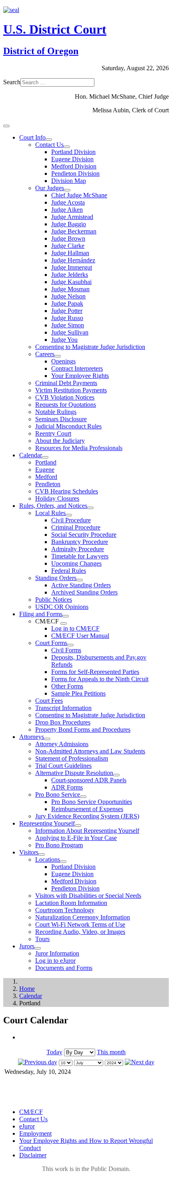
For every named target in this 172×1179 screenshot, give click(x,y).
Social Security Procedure (83, 534)
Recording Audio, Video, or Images (80, 931)
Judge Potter (66, 310)
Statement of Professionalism (71, 758)
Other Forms (67, 686)
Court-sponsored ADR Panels (88, 780)
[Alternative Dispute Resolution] (116, 775)
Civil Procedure (71, 520)
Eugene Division (72, 159)
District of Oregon (40, 51)
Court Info (32, 137)
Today (54, 1052)
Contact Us (49, 144)
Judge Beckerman (73, 231)
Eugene (44, 469)
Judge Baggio (68, 224)
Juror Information (57, 953)
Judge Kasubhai (71, 281)
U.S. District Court (54, 29)
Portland (45, 462)
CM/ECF (31, 1111)
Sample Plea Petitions (78, 693)
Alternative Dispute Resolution (74, 772)
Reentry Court (53, 433)
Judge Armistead (72, 216)
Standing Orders (55, 577)
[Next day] (139, 1062)
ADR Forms (67, 787)
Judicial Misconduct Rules (68, 426)
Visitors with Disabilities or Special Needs (88, 895)
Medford (46, 476)
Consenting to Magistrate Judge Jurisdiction (90, 346)
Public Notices (53, 599)
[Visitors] (41, 854)
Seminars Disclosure (61, 419)
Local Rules (50, 512)
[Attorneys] (47, 739)
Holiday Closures (57, 498)
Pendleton (47, 484)
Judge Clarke (67, 245)
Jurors (26, 946)
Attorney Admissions (61, 744)
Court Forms (51, 642)
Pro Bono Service (57, 794)
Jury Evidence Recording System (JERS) (87, 816)
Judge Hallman (70, 253)
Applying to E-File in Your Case (76, 837)
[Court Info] (49, 139)
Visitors (28, 852)
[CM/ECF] (63, 623)
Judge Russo (67, 318)
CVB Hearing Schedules (66, 491)
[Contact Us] (67, 147)
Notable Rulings (55, 411)
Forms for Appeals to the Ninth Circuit (99, 679)
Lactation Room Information (71, 902)
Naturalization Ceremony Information (82, 917)
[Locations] (63, 861)
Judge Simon (67, 325)
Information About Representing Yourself (87, 830)
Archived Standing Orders (84, 592)
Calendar (30, 455)
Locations (47, 859)
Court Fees (49, 700)
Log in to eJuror (55, 960)
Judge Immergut (71, 267)
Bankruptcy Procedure (79, 541)
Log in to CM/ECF (75, 628)
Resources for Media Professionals (78, 447)
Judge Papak (67, 303)
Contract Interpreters (77, 368)
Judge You (64, 339)
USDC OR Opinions (61, 606)
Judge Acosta (68, 202)
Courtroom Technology (64, 910)
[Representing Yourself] (78, 825)
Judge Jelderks (69, 274)
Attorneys (31, 736)
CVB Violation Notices (64, 397)
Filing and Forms (40, 614)
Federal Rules (68, 570)
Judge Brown (68, 238)
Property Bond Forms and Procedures (82, 729)
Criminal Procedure (75, 527)
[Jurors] (37, 948)
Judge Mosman (70, 289)
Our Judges (49, 188)
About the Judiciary (60, 440)
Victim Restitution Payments (71, 390)
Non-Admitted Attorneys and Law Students (90, 751)
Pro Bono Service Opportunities (91, 801)
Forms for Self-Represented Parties (95, 671)
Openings (63, 361)
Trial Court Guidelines (63, 765)
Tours (42, 938)
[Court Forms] (70, 645)
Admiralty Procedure (77, 549)
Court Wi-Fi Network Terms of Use (80, 924)
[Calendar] (45, 457)
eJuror (27, 1126)
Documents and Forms (63, 967)
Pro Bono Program (59, 845)
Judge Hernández (73, 260)
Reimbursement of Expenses (87, 809)
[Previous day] (37, 1062)
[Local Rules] (69, 515)
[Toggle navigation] (6, 126)
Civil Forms (66, 650)
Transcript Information (63, 707)
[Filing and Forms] (65, 616)
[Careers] (57, 356)
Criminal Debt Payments (66, 382)
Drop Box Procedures (62, 722)
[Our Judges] (67, 190)
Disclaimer (32, 1155)
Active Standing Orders (81, 585)
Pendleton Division (75, 173)
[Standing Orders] (79, 580)
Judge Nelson (68, 296)
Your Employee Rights (80, 375)
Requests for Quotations (65, 404)
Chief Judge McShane (79, 195)
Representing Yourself (47, 823)
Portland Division (73, 151)
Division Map (68, 180)
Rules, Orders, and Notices (53, 505)
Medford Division (73, 166)
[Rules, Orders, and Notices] (90, 508)
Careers (44, 354)
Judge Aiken (67, 209)
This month (111, 1052)
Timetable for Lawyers (79, 556)
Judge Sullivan (69, 332)
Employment (35, 1133)
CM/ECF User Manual (80, 635)
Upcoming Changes (76, 563)
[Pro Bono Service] (83, 796)
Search (11, 82)
